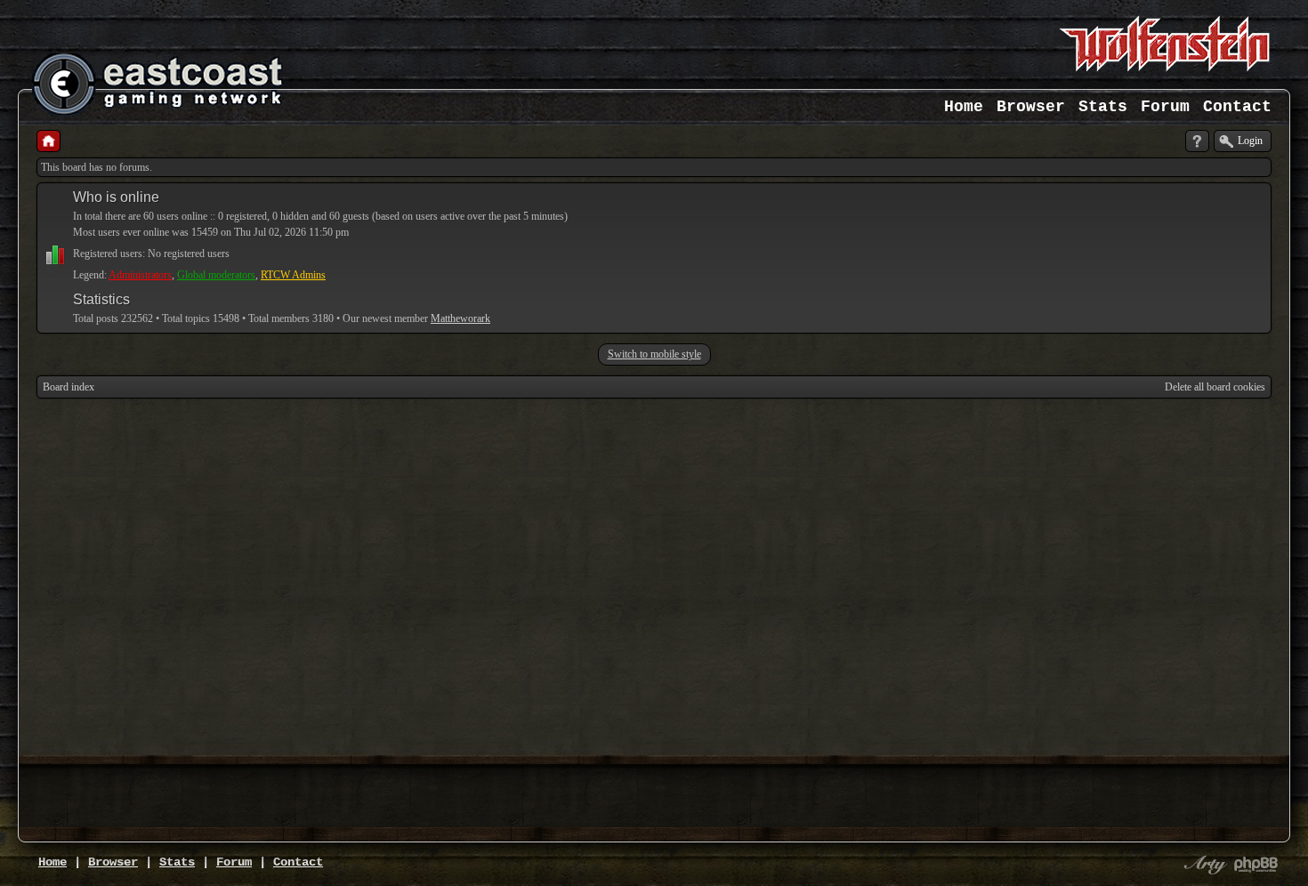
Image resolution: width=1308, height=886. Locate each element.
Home (963, 106)
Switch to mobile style (654, 354)
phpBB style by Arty (1203, 864)
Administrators (140, 275)
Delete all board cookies (1215, 387)
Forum (1165, 106)
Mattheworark (460, 318)
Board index (68, 387)
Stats (1102, 106)
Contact (1237, 106)
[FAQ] (1197, 141)
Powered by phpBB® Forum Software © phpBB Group (1256, 864)
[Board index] (48, 141)
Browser (1031, 106)
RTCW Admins (293, 275)
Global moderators (216, 275)
